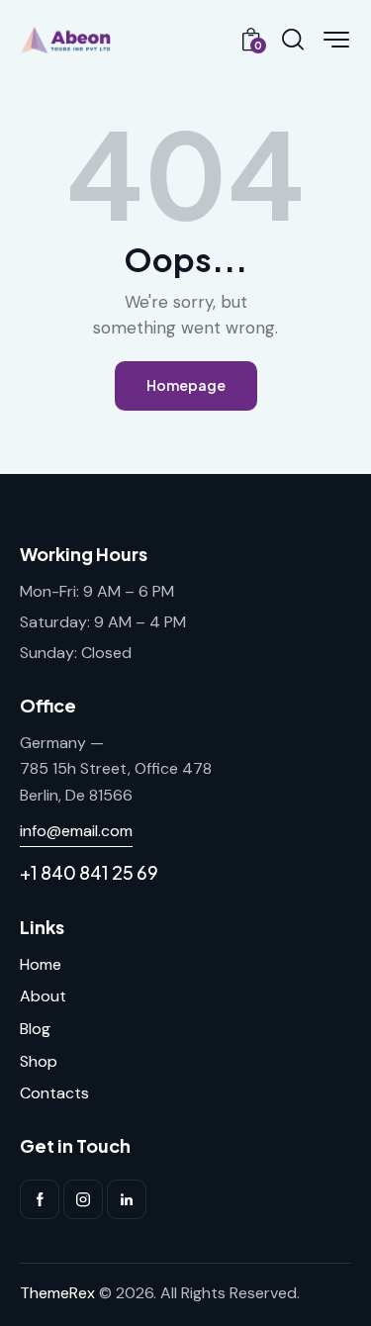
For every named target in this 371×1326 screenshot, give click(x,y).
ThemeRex (57, 1292)
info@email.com (76, 830)
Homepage (186, 385)
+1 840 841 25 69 (89, 872)
